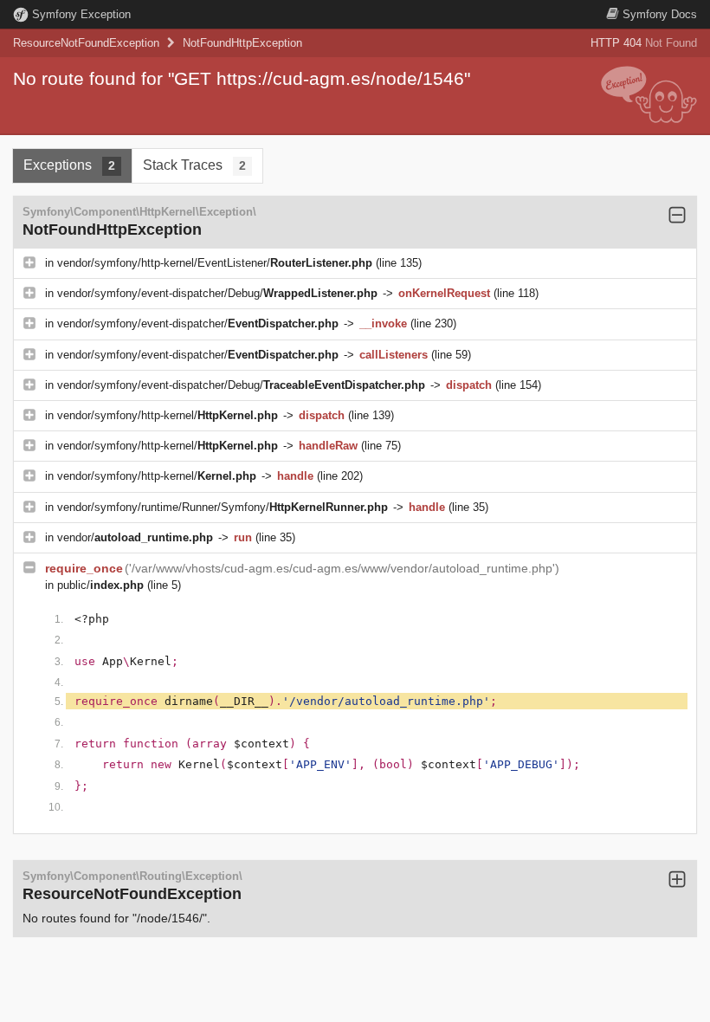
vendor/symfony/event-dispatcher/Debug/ (217, 293)
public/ (100, 585)
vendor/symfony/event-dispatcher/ (198, 323)
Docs (660, 14)
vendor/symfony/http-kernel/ (167, 415)
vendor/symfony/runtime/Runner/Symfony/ (222, 507)
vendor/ (135, 537)
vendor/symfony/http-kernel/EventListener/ (214, 262)
